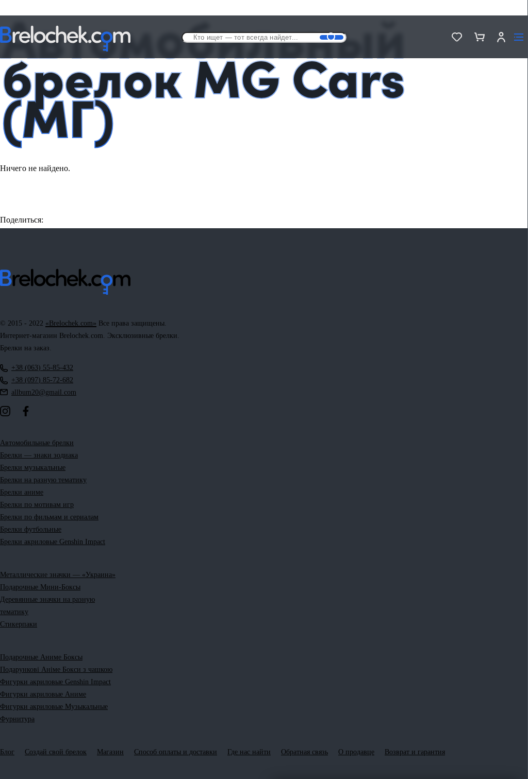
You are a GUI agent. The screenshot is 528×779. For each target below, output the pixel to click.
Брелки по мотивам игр (37, 505)
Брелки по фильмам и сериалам (49, 517)
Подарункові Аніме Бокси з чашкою (56, 669)
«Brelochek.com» (70, 323)
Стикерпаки (18, 624)
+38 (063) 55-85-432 (42, 367)
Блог (7, 752)
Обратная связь (304, 752)
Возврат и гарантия (415, 752)
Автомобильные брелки (37, 443)
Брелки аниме (21, 492)
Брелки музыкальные (32, 467)
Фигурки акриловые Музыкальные (54, 706)
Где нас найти (249, 752)
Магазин (110, 752)
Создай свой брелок (56, 752)
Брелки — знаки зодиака (39, 455)
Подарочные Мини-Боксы (40, 587)
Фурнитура (17, 719)
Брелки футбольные (30, 529)
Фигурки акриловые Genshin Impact (55, 682)
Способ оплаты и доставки (175, 752)
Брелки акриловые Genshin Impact (52, 542)
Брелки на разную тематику (43, 480)
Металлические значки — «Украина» (58, 575)
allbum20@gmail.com (43, 392)
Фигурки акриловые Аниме (43, 694)
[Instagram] (5, 411)
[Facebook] (26, 411)
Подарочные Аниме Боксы (41, 657)
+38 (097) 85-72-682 (42, 380)
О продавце (356, 752)
